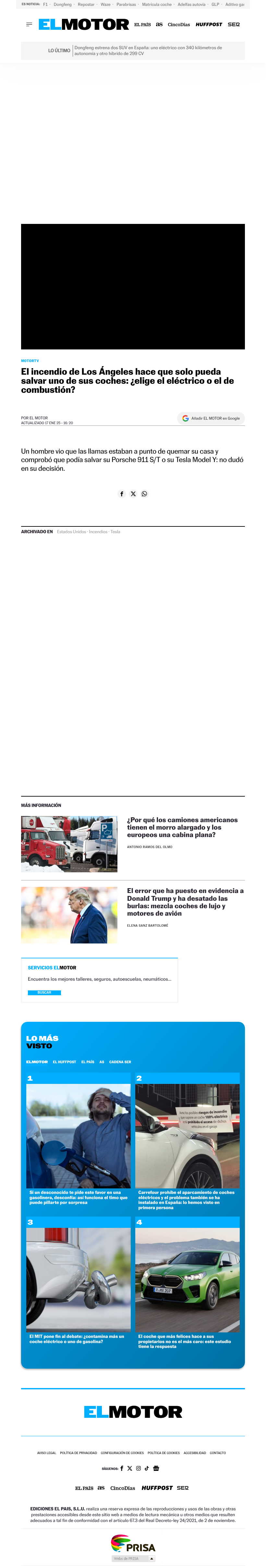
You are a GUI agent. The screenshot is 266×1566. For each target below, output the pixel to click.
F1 (46, 4)
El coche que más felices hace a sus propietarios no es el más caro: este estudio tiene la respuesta (185, 1341)
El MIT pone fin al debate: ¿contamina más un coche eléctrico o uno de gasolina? (77, 1339)
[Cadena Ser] (234, 24)
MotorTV (30, 360)
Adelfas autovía (192, 4)
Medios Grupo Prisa (133, 1558)
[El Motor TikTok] (147, 1469)
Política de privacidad (78, 1453)
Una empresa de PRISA (133, 1543)
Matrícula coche (157, 4)
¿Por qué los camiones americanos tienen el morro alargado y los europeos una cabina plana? (182, 827)
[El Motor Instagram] (138, 1469)
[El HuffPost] (209, 24)
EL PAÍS (87, 1062)
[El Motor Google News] (156, 1469)
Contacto (218, 1453)
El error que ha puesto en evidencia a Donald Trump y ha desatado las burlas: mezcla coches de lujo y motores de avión (185, 902)
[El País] (142, 24)
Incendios (98, 532)
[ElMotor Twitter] (129, 1469)
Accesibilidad (195, 1453)
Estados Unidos (71, 532)
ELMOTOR (37, 1062)
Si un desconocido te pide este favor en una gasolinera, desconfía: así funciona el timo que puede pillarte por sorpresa (78, 1197)
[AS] (159, 24)
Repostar (86, 4)
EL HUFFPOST (64, 1062)
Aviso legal (46, 1453)
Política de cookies (164, 1453)
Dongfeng (63, 4)
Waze (106, 4)
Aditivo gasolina (240, 4)
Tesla (115, 532)
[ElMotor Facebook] (121, 1469)
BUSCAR (44, 992)
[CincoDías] (179, 24)
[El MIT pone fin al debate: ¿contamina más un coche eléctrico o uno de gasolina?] (78, 1331)
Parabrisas (127, 4)
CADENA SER (120, 1062)
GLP (216, 4)
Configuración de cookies (122, 1453)
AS (102, 1062)
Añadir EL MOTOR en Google (215, 418)
